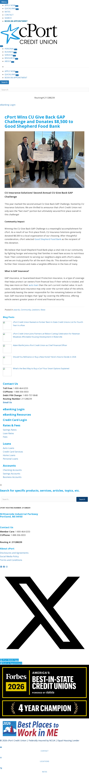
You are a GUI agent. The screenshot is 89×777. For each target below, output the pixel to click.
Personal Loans (10, 458)
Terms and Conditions (11, 560)
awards (16, 309)
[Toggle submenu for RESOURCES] (16, 59)
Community (26, 309)
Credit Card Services (13, 451)
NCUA (52, 740)
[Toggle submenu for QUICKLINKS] (17, 9)
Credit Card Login (15, 420)
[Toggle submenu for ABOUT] (12, 62)
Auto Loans (8, 448)
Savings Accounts (11, 473)
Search (4, 82)
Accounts (9, 465)
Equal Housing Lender (68, 740)
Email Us (7, 402)
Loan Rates (8, 433)
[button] (44, 485)
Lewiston (36, 309)
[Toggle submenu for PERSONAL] (15, 49)
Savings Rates (10, 429)
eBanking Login (7, 104)
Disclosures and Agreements (14, 552)
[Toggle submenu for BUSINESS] (15, 52)
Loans (7, 444)
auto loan (33, 285)
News (42, 309)
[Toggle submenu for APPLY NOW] (16, 6)
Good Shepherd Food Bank (48, 239)
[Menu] (1, 46)
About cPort (7, 548)
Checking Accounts (12, 470)
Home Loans (9, 455)
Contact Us (6, 527)
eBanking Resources (17, 414)
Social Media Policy (9, 556)
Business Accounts (12, 477)
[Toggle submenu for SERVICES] (14, 55)
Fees (5, 436)
